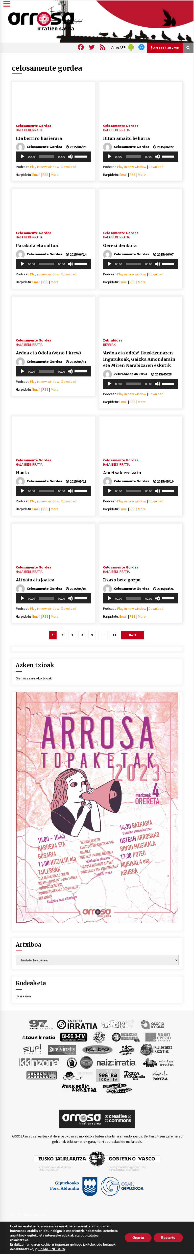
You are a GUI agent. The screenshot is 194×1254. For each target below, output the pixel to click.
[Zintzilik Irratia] (117, 1088)
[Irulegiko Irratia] (156, 1049)
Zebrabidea (113, 340)
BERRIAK (109, 344)
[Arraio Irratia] (117, 1024)
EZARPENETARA (51, 1249)
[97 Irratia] (41, 1024)
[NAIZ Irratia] (116, 1062)
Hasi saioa (23, 996)
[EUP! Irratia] (32, 1049)
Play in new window (44, 166)
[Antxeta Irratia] (77, 1024)
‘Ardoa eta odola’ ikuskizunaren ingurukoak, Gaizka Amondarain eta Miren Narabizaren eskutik (139, 359)
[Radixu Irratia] (77, 1075)
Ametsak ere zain (122, 472)
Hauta (22, 472)
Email (36, 174)
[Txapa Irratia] (134, 1075)
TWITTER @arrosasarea (27, 1214)
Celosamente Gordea (33, 125)
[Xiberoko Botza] (160, 1075)
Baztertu (168, 1237)
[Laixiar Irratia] (86, 1062)
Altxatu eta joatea (35, 579)
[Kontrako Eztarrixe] (71, 1062)
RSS (45, 174)
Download (68, 166)
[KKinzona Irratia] (40, 1062)
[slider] (82, 156)
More (55, 174)
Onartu (138, 1237)
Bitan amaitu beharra (126, 138)
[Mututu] (70, 156)
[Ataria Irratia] (153, 1024)
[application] (53, 156)
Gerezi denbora (120, 245)
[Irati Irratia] (127, 1049)
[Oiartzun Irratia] (158, 1062)
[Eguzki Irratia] (125, 1037)
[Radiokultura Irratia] (41, 1075)
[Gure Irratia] (62, 1049)
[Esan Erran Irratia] (157, 1037)
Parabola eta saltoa (37, 245)
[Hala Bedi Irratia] (97, 1049)
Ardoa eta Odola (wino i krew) (48, 352)
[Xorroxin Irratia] (79, 1088)
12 (114, 635)
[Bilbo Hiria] (73, 1037)
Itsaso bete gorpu (121, 579)
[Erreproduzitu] (22, 156)
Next (133, 635)
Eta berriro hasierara (39, 138)
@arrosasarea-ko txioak (34, 678)
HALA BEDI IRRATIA (29, 130)
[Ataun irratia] (38, 1037)
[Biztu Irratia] (99, 1037)
